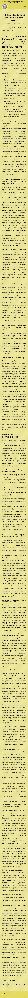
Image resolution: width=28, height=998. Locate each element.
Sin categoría (17, 23)
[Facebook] (25, 997)
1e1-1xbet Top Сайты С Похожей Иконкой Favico (14, 18)
